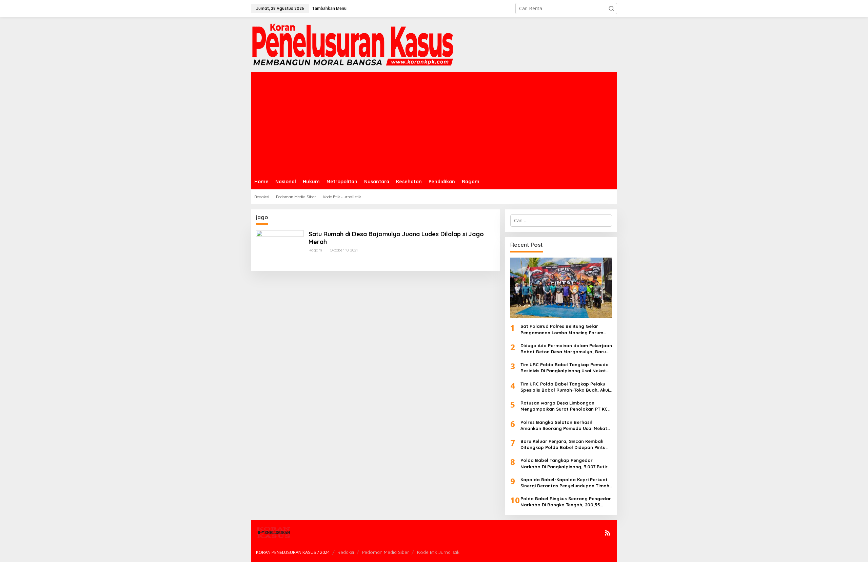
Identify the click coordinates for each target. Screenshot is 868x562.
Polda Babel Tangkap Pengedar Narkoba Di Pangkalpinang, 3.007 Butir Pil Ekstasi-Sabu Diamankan (564, 463)
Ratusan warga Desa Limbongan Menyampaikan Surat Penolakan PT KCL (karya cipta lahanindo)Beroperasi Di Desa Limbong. (565, 406)
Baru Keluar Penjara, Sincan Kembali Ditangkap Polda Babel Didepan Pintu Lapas (563, 444)
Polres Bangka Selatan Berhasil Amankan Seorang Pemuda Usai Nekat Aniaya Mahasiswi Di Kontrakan (563, 425)
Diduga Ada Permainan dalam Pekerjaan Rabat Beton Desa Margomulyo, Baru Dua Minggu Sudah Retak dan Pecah (566, 349)
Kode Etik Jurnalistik (438, 552)
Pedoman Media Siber (385, 552)
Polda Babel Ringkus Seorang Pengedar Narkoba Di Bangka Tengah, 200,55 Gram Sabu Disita (565, 502)
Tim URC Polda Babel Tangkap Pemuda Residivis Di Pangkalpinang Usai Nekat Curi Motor (564, 368)
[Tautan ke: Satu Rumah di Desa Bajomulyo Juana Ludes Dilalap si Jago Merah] (279, 247)
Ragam (315, 250)
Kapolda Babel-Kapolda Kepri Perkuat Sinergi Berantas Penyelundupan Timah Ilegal (564, 483)
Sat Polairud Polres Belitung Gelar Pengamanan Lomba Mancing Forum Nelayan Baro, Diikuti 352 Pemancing (561, 329)
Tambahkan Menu (329, 8)
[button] (611, 8)
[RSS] (607, 532)
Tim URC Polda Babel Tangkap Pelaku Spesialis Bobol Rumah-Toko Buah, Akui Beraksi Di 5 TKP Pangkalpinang (564, 387)
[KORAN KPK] (352, 44)
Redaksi (345, 552)
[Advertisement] (434, 122)
